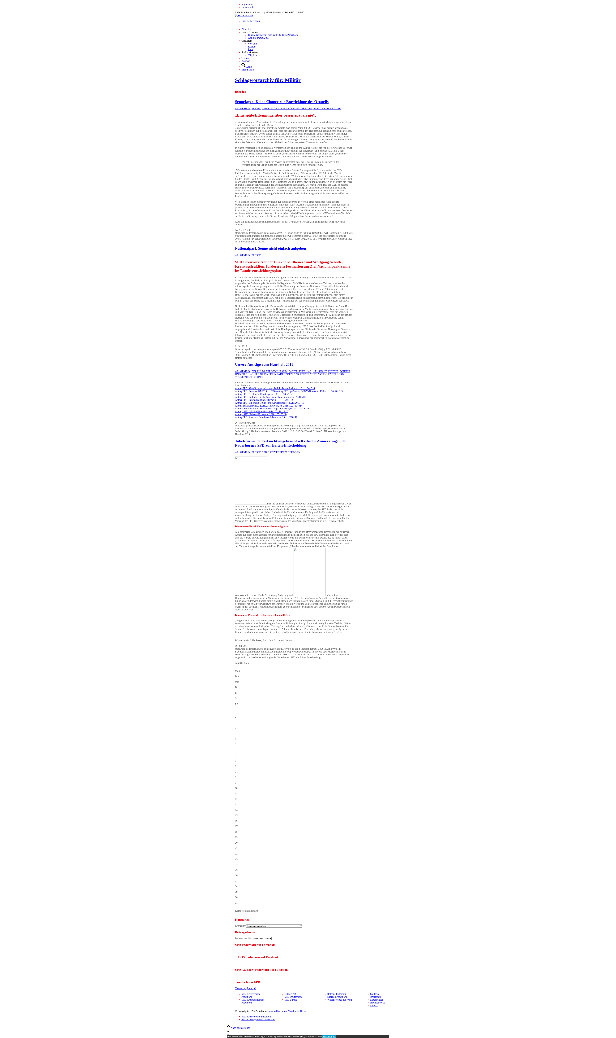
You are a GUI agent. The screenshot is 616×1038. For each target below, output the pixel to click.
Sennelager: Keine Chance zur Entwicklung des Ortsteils (282, 102)
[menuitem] (319, 4)
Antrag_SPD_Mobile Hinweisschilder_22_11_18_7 (261, 411)
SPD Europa (290, 999)
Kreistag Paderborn (337, 996)
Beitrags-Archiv (243, 938)
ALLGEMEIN (242, 108)
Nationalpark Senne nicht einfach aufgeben (270, 248)
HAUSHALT (320, 371)
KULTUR (333, 371)
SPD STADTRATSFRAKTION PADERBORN (287, 108)
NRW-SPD (290, 994)
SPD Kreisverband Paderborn (251, 995)
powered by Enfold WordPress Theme (287, 1011)
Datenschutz (247, 7)
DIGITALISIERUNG (300, 371)
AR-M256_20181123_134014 (286, 405)
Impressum (246, 4)
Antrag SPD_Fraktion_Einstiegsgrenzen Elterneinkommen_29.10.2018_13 (273, 397)
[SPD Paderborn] (244, 15)
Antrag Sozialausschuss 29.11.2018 (253, 405)
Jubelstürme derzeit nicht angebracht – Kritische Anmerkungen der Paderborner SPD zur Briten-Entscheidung (291, 443)
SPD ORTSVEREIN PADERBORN (274, 374)
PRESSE (256, 108)
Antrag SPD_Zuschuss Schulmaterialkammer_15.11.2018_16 (266, 417)
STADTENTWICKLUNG (327, 108)
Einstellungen (329, 1036)
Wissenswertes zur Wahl (339, 999)
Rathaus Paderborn (336, 994)
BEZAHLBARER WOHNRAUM (269, 371)
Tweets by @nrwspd (245, 988)
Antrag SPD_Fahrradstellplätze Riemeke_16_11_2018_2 (264, 400)
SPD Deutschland (293, 996)
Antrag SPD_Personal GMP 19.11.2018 (255, 391)
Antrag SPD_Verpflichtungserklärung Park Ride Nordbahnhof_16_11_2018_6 (275, 388)
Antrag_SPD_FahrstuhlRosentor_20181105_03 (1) (261, 414)
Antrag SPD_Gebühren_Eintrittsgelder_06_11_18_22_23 (264, 394)
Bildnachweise (377, 1002)
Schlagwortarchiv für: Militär (268, 80)
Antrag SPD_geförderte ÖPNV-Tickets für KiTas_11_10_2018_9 (309, 391)
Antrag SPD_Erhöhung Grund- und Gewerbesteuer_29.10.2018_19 (269, 402)
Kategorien (240, 925)
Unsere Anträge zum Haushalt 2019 (264, 364)
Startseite (374, 994)
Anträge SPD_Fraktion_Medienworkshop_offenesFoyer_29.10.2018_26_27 (274, 408)
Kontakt (374, 1005)
